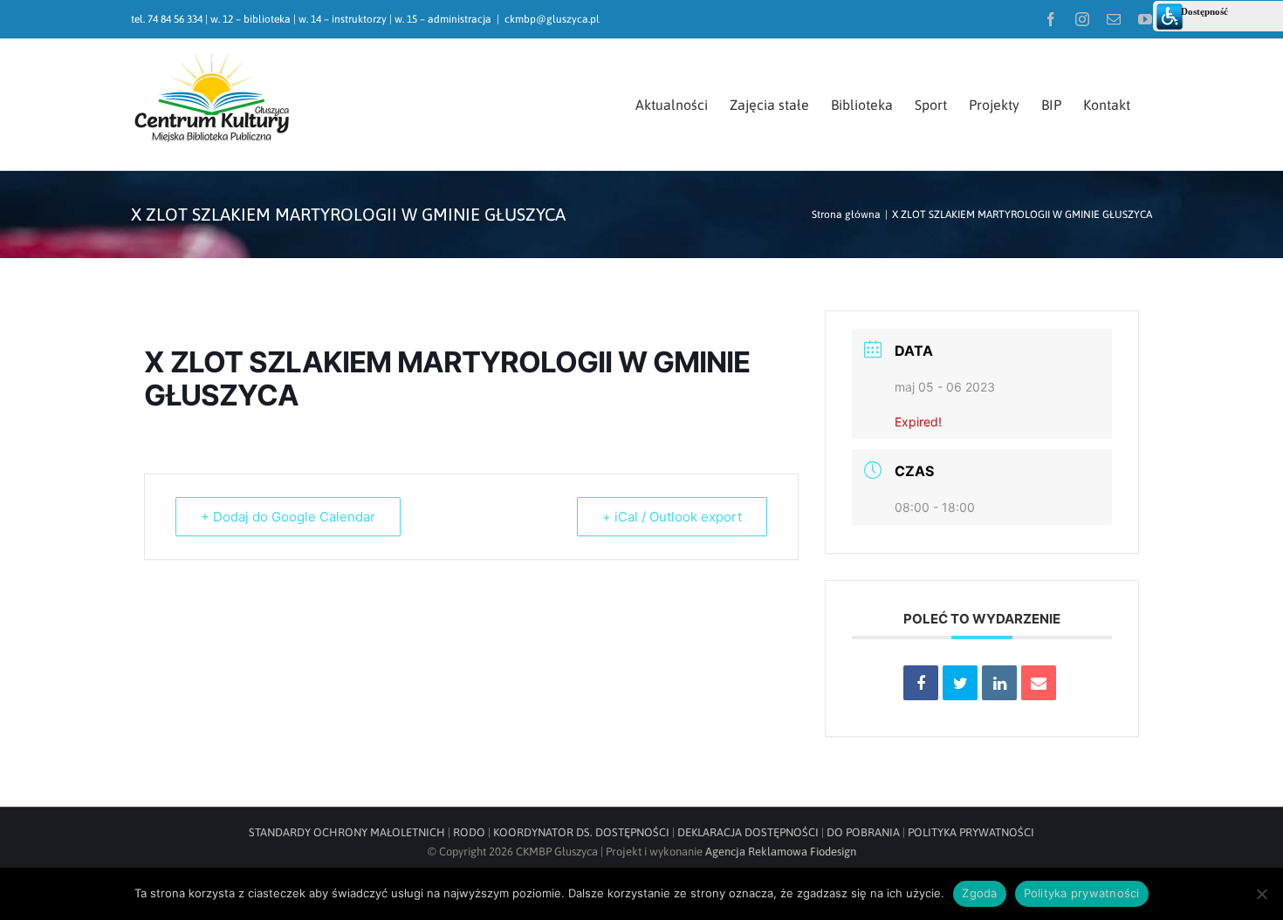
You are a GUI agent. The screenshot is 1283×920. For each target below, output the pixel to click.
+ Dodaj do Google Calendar (288, 516)
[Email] (1038, 682)
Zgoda (979, 893)
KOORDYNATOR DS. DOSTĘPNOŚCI (581, 832)
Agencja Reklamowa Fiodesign (780, 851)
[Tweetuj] (960, 682)
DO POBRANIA (863, 832)
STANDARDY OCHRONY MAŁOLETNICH (347, 832)
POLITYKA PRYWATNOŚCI (971, 832)
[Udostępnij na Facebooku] (920, 682)
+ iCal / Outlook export (672, 516)
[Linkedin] (999, 682)
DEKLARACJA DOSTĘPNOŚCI (748, 832)
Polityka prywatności (1082, 893)
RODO (469, 832)
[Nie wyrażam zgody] (1261, 894)
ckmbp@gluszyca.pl (552, 19)
